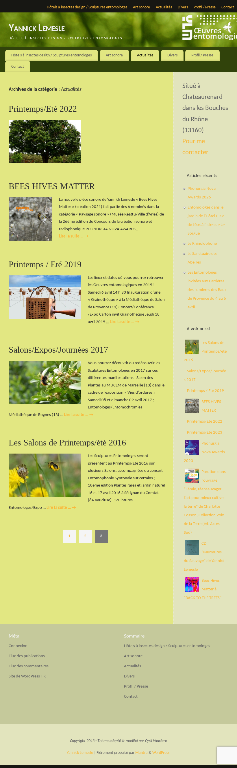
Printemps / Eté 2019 (45, 264)
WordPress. (161, 753)
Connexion (18, 646)
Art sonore (141, 7)
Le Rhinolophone (202, 244)
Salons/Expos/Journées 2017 (58, 349)
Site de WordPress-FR (27, 676)
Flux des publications (27, 656)
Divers (183, 7)
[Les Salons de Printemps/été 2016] (192, 353)
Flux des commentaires (29, 666)
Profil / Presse (205, 7)
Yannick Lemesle (36, 28)
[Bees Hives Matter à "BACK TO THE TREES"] (192, 591)
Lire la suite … (73, 236)
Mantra (141, 753)
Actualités (164, 7)
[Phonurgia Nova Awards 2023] (192, 454)
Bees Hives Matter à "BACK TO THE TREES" (202, 589)
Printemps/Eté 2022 (43, 108)
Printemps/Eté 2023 (204, 432)
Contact (227, 7)
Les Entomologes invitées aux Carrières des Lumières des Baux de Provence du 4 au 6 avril (207, 290)
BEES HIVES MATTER (52, 186)
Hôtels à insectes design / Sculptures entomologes (87, 7)
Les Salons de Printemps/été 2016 (67, 442)
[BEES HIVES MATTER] (192, 412)
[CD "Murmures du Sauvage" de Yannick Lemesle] (192, 554)
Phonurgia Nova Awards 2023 (204, 452)
